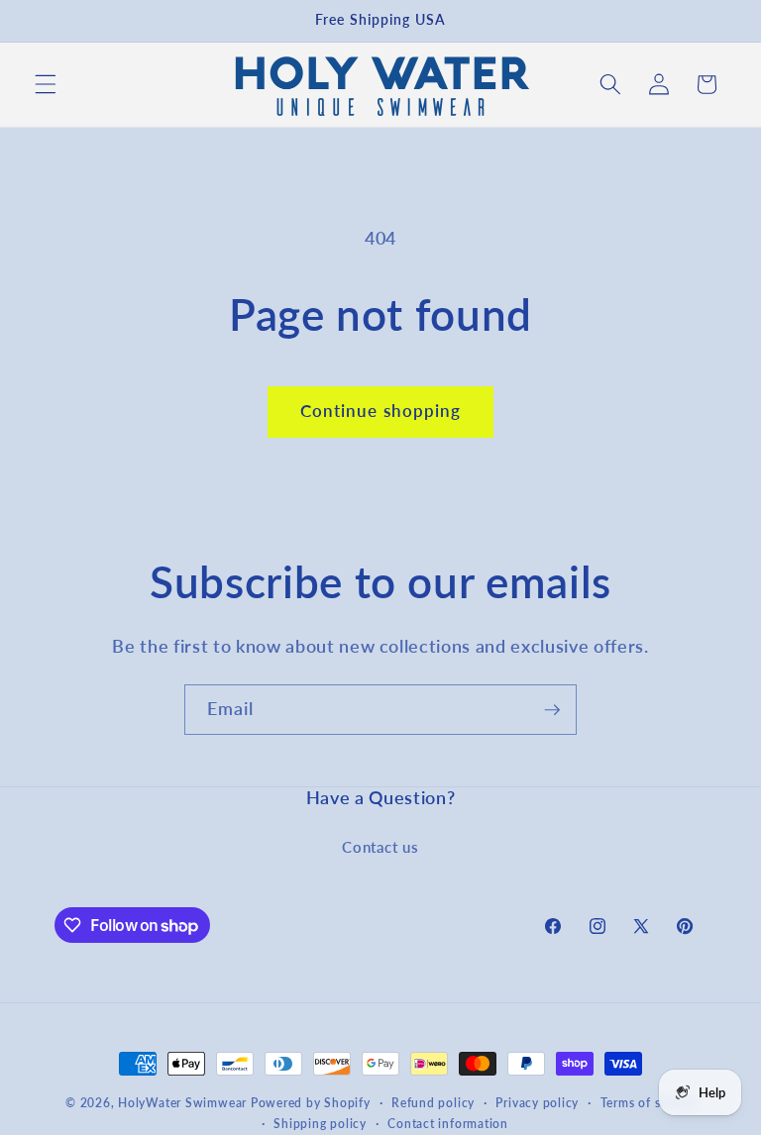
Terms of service (648, 1102)
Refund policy (433, 1102)
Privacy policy (537, 1102)
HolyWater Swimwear (182, 1102)
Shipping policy (320, 1123)
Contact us (380, 847)
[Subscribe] (552, 710)
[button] (45, 84)
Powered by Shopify (311, 1102)
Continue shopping (381, 411)
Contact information (447, 1123)
